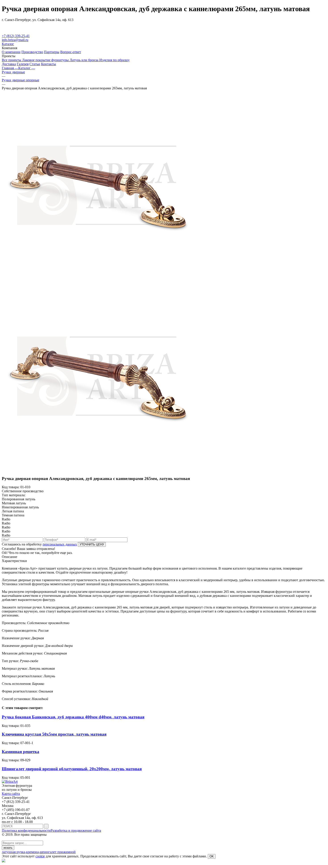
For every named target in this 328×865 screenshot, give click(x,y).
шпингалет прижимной (58, 852)
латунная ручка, (14, 852)
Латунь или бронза (84, 60)
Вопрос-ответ (70, 52)
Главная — (10, 68)
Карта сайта (11, 794)
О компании (11, 52)
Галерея (23, 64)
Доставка (9, 64)
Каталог (8, 44)
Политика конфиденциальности (26, 830)
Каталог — (26, 68)
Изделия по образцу (114, 60)
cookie (40, 856)
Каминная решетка (20, 751)
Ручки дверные (13, 72)
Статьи (34, 64)
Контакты (48, 64)
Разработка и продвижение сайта (76, 830)
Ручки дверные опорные (20, 80)
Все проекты (12, 60)
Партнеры (51, 52)
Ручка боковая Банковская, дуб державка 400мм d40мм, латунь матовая (73, 717)
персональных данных (60, 544)
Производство (32, 52)
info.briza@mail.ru (15, 40)
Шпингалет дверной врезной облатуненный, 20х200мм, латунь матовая (72, 768)
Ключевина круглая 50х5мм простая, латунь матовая (54, 734)
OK (212, 856)
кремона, (33, 852)
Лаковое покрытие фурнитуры (46, 60)
